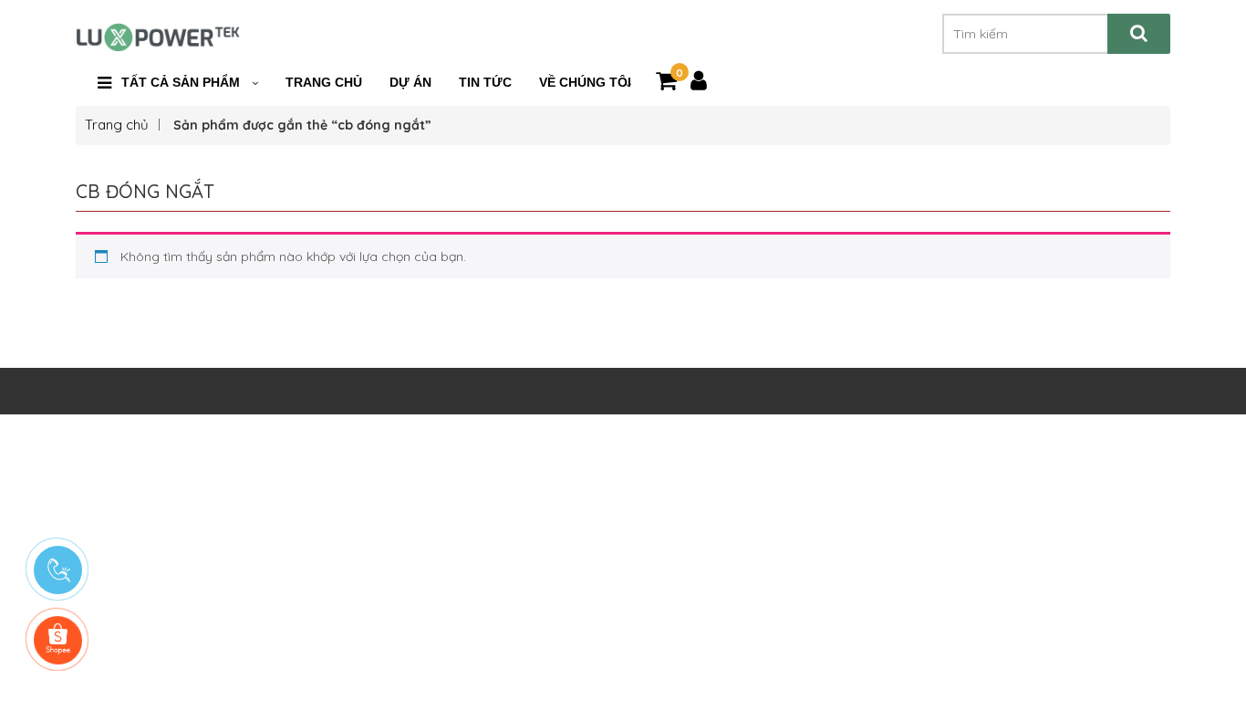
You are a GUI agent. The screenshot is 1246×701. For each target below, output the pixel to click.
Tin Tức (485, 82)
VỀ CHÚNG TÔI (585, 82)
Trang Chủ (324, 82)
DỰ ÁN (410, 82)
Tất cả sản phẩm (180, 82)
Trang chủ (117, 124)
